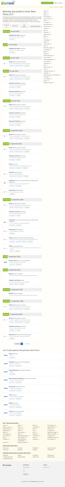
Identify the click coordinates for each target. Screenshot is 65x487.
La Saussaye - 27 (47, 61)
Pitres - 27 (46, 69)
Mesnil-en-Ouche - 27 (48, 24)
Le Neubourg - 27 (47, 63)
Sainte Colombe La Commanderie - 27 (52, 75)
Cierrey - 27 (46, 20)
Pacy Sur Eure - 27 (48, 57)
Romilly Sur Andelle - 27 (49, 82)
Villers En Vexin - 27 (48, 67)
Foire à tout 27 (6, 26)
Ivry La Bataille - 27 (48, 78)
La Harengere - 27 (47, 49)
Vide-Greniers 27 (24, 26)
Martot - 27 (46, 36)
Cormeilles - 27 (47, 73)
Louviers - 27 (46, 28)
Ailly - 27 (45, 65)
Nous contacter (46, 467)
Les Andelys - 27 (47, 22)
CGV (24, 471)
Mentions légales (26, 467)
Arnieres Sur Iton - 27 (48, 26)
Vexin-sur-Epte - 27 (48, 44)
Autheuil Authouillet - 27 (49, 55)
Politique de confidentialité (26, 474)
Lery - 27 (45, 38)
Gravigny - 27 (47, 53)
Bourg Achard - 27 (48, 34)
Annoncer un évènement (47, 2)
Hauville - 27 (46, 80)
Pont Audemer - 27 (48, 16)
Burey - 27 (46, 30)
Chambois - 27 (47, 32)
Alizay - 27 (46, 51)
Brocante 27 (15, 25)
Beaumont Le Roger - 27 (49, 47)
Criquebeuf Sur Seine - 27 (49, 71)
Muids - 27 (46, 13)
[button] (59, 3)
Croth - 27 (46, 45)
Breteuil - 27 (46, 42)
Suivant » (28, 343)
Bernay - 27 (46, 14)
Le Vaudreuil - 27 (47, 40)
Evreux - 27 (46, 11)
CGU (24, 469)
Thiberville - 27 (47, 77)
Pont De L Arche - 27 (48, 18)
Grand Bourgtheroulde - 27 (49, 59)
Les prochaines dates (35, 26)
